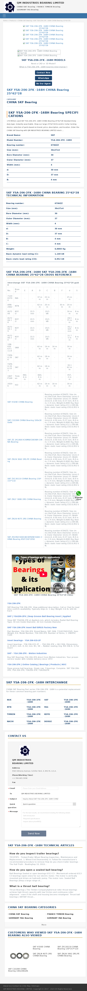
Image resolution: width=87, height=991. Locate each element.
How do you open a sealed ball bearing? (36, 870)
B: (8, 180)
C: (7, 244)
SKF (46, 700)
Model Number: (15, 140)
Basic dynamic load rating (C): (22, 254)
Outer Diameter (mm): (19, 160)
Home (5, 20)
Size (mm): (12, 150)
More (44, 925)
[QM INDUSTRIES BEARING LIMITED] (9, 6)
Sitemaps (35, 986)
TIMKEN (11, 714)
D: (8, 175)
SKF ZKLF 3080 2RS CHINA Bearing (24, 499)
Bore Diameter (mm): (18, 155)
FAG (46, 707)
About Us (7, 986)
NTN (9, 707)
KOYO (47, 714)
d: (8, 170)
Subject (12, 799)
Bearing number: (16, 145)
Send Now (34, 833)
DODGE (48, 721)
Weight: (10, 249)
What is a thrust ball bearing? (30, 886)
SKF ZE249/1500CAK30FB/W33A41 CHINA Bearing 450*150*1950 (24, 538)
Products (13, 20)
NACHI (10, 721)
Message (13, 812)
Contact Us (17, 986)
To (11, 793)
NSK (9, 700)
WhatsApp (43, 78)
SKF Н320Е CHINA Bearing (20, 402)
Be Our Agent (43, 84)
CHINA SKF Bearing (25, 20)
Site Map (26, 986)
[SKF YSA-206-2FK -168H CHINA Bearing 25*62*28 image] (43, 27)
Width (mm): (13, 165)
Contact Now (43, 73)
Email (11, 788)
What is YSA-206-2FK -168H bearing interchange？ (43, 67)
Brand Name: (14, 135)
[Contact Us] (79, 496)
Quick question (12, 805)
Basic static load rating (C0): (21, 259)
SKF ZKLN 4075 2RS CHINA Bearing (24, 519)
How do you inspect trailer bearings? (34, 853)
